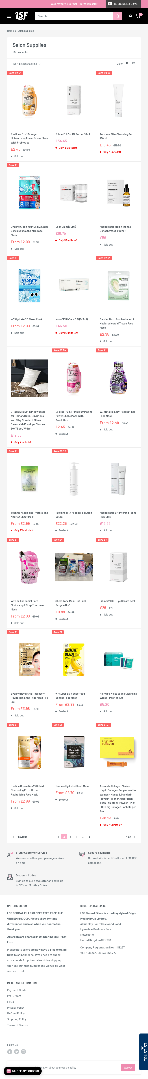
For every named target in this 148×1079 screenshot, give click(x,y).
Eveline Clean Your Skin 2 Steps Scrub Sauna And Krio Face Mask (29, 231)
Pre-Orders (14, 995)
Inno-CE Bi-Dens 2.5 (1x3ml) (71, 319)
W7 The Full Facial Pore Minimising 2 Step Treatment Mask (28, 605)
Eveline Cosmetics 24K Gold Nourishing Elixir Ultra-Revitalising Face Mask (27, 790)
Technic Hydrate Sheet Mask (72, 786)
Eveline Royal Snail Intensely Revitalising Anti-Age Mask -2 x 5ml (29, 698)
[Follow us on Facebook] (9, 1051)
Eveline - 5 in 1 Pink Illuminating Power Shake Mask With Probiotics (73, 416)
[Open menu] (9, 16)
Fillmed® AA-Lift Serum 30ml (72, 134)
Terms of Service (18, 1025)
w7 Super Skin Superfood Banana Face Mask (70, 695)
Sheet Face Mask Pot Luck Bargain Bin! (70, 603)
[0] (138, 16)
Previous (22, 836)
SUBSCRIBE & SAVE (126, 3)
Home (10, 30)
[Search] (117, 16)
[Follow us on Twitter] (16, 1051)
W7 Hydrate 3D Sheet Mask (26, 319)
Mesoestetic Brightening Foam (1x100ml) (118, 514)
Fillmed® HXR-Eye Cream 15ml (117, 601)
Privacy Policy (16, 1007)
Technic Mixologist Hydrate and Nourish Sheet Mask (29, 514)
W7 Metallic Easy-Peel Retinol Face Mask (117, 413)
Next (128, 836)
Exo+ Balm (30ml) (65, 226)
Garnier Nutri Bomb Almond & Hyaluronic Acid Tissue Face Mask (117, 323)
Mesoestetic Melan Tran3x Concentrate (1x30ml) (115, 228)
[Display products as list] (133, 63)
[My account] (130, 16)
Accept (128, 1067)
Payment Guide (16, 990)
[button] (23, 1071)
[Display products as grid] (127, 63)
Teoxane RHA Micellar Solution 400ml (73, 514)
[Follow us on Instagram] (23, 1051)
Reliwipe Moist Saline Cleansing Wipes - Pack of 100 (118, 695)
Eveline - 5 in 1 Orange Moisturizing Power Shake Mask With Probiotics (29, 138)
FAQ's (10, 1001)
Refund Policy (16, 1013)
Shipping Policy (17, 1019)
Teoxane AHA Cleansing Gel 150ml (116, 136)
